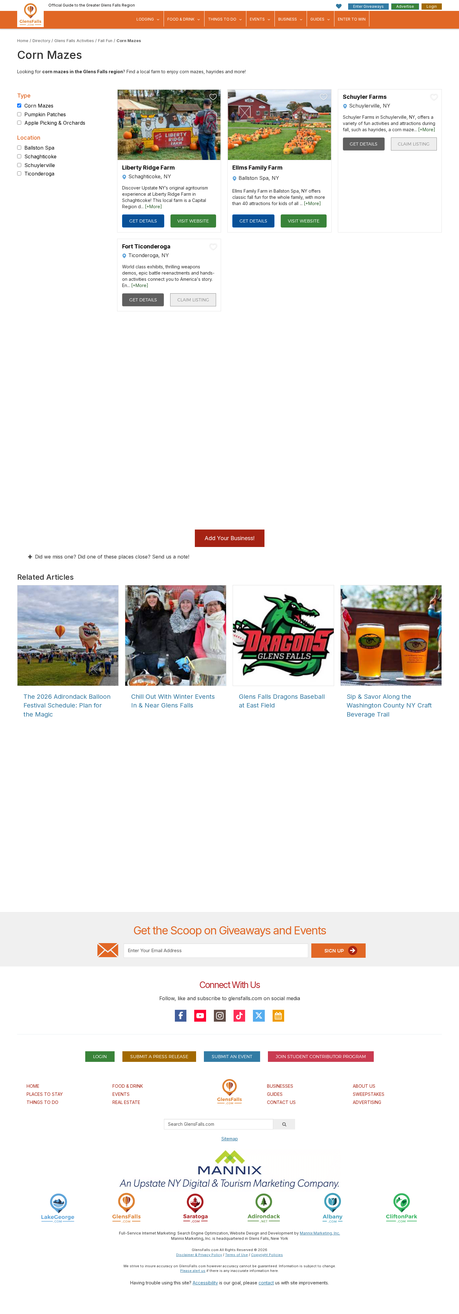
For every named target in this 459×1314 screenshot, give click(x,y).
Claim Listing (414, 143)
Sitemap (229, 1138)
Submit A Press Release (159, 1056)
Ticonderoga (39, 174)
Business (287, 19)
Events (257, 19)
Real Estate (126, 1102)
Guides (317, 19)
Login (432, 6)
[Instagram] (220, 1016)
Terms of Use (236, 1255)
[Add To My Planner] (213, 96)
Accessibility (205, 1282)
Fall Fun (105, 40)
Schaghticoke (40, 156)
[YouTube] (200, 1016)
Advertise (405, 6)
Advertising (367, 1102)
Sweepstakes (368, 1094)
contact (266, 1282)
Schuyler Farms (365, 97)
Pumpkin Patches (45, 114)
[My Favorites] (339, 6)
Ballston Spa (39, 148)
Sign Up (334, 951)
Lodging (145, 19)
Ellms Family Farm (257, 168)
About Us (364, 1086)
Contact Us (281, 1102)
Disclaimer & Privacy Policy (199, 1255)
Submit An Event (232, 1056)
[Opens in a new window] (58, 1207)
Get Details (143, 220)
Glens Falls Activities (74, 40)
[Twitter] (259, 1016)
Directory (41, 40)
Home (22, 40)
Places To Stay (45, 1094)
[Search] (284, 1124)
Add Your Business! (230, 538)
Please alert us (192, 1270)
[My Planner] (278, 1016)
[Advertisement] (229, 836)
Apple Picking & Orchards (54, 123)
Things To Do (222, 19)
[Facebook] (181, 1016)
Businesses (280, 1086)
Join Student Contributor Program (321, 1056)
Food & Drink (181, 19)
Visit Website (193, 220)
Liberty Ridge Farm (148, 167)
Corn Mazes (128, 40)
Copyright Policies (267, 1255)
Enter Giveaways (368, 6)
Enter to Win (352, 19)
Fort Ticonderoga (146, 246)
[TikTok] (239, 1016)
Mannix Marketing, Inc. (320, 1233)
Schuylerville (39, 165)
